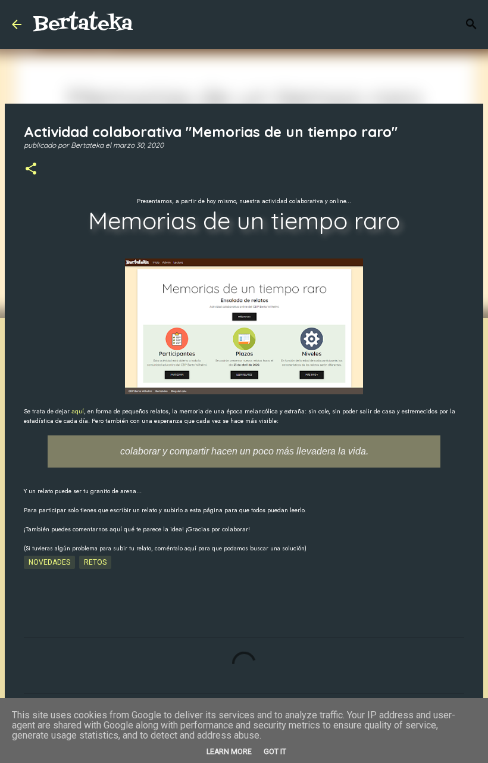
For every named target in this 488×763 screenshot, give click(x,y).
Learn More (229, 752)
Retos (95, 562)
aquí (77, 411)
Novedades (49, 562)
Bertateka (83, 24)
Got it (275, 752)
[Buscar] (471, 24)
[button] (31, 169)
